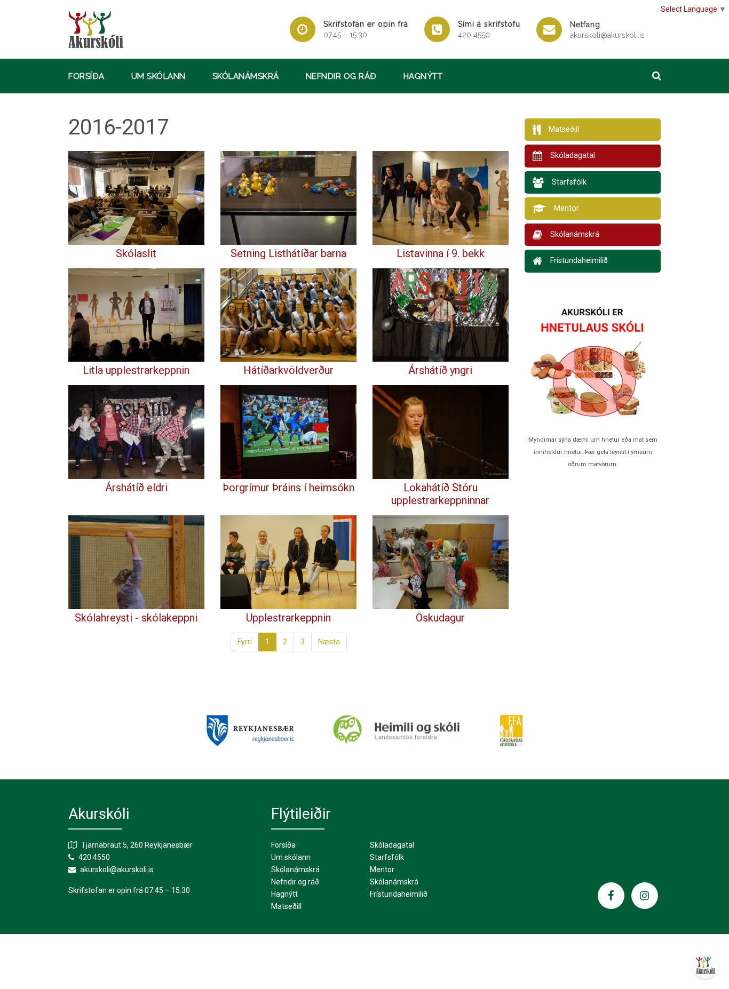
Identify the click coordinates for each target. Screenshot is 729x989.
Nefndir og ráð (341, 76)
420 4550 (474, 34)
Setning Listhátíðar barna (288, 253)
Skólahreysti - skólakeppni (136, 617)
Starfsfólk (387, 857)
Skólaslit (136, 253)
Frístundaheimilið (398, 894)
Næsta (329, 641)
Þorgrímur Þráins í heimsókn (288, 487)
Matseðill (286, 906)
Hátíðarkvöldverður (288, 370)
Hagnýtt (423, 76)
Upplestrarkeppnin (288, 617)
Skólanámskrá (245, 76)
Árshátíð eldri (136, 487)
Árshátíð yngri (440, 370)
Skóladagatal (392, 845)
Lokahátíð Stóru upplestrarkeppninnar (440, 494)
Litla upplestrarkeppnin (136, 370)
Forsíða (86, 76)
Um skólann (158, 76)
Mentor (382, 869)
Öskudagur (440, 617)
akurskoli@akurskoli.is (607, 35)
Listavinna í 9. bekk (441, 253)
